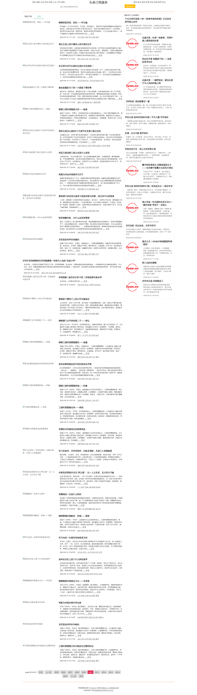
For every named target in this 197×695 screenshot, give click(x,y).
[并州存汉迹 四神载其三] (132, 286)
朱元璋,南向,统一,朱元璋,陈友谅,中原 (90, 80)
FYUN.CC (92, 688)
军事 (147, 2)
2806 (63, 672)
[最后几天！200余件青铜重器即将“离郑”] (132, 247)
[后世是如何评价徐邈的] (33, 238)
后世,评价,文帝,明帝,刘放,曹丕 (88, 639)
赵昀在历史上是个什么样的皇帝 (73, 559)
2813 (111, 672)
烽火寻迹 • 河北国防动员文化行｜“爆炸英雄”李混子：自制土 (157, 203)
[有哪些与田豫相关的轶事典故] (35, 428)
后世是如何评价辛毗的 (69, 624)
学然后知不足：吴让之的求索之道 (140, 148)
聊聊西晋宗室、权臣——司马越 (73, 22)
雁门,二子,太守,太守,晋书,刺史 (88, 335)
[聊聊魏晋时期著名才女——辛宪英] (37, 580)
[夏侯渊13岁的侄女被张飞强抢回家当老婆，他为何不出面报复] (39, 196)
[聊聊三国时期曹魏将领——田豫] (36, 385)
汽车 (59, 2)
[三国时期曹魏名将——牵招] (34, 406)
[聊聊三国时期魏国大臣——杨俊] (36, 108)
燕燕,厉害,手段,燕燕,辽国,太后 (88, 378)
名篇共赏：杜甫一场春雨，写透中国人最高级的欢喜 (157, 39)
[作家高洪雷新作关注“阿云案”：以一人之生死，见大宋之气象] (39, 473)
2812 (104, 672)
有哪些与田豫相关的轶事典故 (72, 429)
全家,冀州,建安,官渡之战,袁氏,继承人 (90, 617)
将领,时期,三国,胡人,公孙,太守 (88, 400)
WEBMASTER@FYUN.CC (104, 690)
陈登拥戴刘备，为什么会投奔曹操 (74, 217)
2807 (70, 672)
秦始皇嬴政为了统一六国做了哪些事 (75, 87)
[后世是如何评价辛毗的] (33, 623)
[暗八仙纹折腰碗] (132, 268)
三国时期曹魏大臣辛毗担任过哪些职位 (76, 646)
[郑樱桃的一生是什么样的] (34, 493)
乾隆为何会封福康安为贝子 (71, 174)
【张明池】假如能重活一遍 (137, 101)
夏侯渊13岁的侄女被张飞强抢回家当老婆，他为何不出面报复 (86, 196)
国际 (38, 2)
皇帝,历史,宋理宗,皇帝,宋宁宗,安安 (89, 574)
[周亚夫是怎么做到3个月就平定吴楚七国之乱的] (39, 131)
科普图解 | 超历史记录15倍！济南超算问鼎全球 (80, 277)
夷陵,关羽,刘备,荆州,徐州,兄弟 (88, 465)
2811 (97, 672)
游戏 (156, 2)
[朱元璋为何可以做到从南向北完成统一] (39, 65)
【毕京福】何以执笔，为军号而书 (140, 225)
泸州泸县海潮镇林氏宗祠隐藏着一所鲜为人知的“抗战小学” (49, 260)
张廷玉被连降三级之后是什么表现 (74, 152)
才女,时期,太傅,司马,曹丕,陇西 (88, 595)
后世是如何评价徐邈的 (69, 239)
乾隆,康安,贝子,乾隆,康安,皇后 (88, 189)
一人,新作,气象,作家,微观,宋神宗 (88, 487)
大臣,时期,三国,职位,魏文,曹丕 (88, 660)
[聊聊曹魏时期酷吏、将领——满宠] (37, 515)
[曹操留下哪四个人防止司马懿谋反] (37, 298)
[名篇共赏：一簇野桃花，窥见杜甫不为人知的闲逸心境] (132, 85)
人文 (55, 2)
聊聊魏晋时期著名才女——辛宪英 (74, 580)
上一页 (48, 672)
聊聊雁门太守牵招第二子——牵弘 (74, 320)
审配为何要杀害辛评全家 (70, 602)
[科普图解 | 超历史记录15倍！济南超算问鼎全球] (39, 277)
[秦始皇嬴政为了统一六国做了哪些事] (38, 87)
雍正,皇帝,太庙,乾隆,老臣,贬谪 (88, 167)
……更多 (90, 33)
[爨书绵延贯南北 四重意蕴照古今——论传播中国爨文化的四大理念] (132, 170)
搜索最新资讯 (130, 6)
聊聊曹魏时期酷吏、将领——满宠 (74, 515)
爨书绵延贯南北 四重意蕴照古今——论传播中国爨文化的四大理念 (157, 166)
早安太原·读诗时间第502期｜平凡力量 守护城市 (146, 117)
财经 (143, 2)
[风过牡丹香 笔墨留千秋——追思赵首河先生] (132, 64)
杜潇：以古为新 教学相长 (136, 133)
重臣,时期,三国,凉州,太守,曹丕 (88, 357)
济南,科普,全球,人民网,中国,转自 (88, 285)
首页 (41, 672)
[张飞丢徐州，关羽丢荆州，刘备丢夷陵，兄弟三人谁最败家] (39, 451)
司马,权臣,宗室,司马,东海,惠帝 (88, 37)
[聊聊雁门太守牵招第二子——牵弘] (37, 320)
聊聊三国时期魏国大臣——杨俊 (73, 109)
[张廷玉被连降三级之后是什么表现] (37, 152)
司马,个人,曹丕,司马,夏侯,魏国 (88, 313)
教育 (160, 2)
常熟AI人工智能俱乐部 (110, 688)
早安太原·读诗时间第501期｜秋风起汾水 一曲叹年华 (149, 186)
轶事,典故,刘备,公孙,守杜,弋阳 (88, 444)
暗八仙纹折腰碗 (149, 262)
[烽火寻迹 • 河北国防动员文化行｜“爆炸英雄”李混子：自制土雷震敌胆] (132, 207)
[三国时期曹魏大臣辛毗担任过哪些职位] (39, 645)
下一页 (73, 676)
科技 (151, 2)
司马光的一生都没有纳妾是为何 (73, 537)
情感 (50, 2)
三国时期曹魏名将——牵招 (71, 407)
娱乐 (139, 2)
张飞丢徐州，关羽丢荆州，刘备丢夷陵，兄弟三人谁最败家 (85, 450)
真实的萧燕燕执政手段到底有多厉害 (75, 364)
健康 (63, 2)
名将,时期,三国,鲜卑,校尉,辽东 (88, 422)
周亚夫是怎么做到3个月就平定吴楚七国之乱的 (80, 130)
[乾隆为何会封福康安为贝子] (34, 173)
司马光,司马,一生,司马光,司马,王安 (89, 552)
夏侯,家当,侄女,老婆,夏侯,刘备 (88, 211)
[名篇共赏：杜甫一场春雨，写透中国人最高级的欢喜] (132, 43)
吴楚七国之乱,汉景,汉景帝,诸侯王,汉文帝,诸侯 (93, 145)
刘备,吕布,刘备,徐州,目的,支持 (88, 232)
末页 (81, 676)
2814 (118, 672)
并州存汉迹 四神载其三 (152, 280)
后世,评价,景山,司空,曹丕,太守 (88, 254)
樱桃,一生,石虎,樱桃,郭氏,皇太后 (88, 509)
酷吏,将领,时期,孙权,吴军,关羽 (88, 530)
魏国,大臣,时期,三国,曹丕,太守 (88, 124)
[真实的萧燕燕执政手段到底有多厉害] (38, 363)
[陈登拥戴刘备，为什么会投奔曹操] (37, 217)
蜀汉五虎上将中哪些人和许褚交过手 (75, 44)
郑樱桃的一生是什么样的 (70, 494)
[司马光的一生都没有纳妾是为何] (36, 536)
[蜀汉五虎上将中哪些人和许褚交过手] (38, 43)
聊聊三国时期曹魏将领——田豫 (73, 385)
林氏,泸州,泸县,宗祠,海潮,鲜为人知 (53, 273)
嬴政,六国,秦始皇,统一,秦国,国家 (88, 102)
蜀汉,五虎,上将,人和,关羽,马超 (88, 59)
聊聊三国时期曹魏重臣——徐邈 (73, 342)
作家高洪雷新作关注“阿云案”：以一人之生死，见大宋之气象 (86, 472)
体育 (135, 2)
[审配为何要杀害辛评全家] (34, 602)
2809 (84, 672)
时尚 (46, 2)
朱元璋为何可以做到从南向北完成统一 (76, 65)
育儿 (164, 2)
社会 (42, 2)
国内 (34, 2)
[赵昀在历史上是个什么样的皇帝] (36, 558)
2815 (65, 676)
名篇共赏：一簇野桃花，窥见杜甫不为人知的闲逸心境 (157, 81)
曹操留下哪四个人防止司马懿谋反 (74, 298)
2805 (56, 672)
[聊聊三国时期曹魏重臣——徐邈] (36, 341)
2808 (77, 672)
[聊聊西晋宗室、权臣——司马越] (36, 21)
